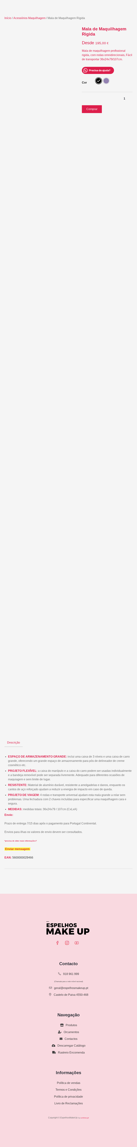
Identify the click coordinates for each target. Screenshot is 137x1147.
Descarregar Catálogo (71, 1045)
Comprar (91, 109)
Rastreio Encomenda (71, 1052)
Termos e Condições (68, 1089)
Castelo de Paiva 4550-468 (70, 994)
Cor (84, 82)
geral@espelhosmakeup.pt (71, 988)
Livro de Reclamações (68, 1103)
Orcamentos (71, 1032)
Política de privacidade (68, 1096)
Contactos (70, 1038)
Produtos (71, 1025)
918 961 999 (70, 973)
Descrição (13, 742)
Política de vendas (68, 1082)
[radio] (98, 81)
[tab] (13, 743)
